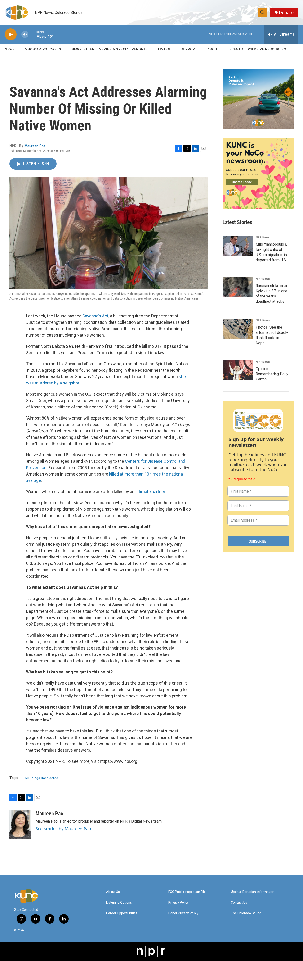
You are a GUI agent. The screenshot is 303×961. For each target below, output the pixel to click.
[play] (10, 34)
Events (236, 49)
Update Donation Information (252, 892)
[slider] (32, 34)
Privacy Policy (178, 902)
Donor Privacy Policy (183, 913)
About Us (113, 892)
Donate (286, 12)
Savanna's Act (95, 315)
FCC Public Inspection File (187, 892)
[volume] (25, 34)
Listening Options (119, 902)
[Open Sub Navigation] (18, 49)
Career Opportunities (121, 913)
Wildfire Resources (267, 49)
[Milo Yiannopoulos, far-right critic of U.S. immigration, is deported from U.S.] (238, 246)
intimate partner (150, 491)
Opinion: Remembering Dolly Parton (272, 373)
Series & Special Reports (123, 49)
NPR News (263, 237)
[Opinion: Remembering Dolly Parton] (238, 370)
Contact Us (239, 902)
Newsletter (82, 49)
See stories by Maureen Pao (63, 829)
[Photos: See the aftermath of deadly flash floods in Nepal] (238, 329)
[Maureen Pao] (20, 824)
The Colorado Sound (246, 913)
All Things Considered (41, 778)
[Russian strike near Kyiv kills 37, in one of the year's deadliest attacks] (238, 287)
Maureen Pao (34, 145)
